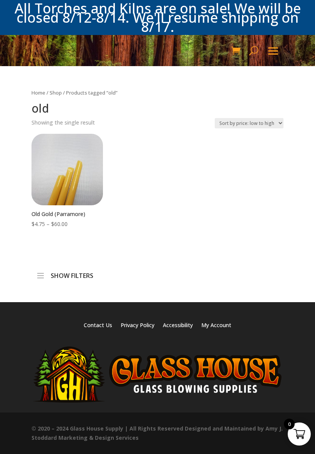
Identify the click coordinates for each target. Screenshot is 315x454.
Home (38, 92)
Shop (56, 92)
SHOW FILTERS (72, 273)
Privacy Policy (137, 326)
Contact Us (98, 326)
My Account (216, 326)
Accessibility (178, 326)
